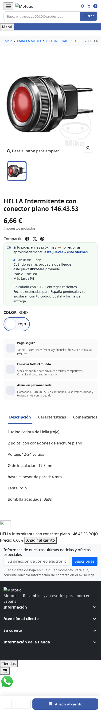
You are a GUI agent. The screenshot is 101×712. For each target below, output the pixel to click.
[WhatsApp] (7, 681)
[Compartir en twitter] (34, 238)
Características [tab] (52, 417)
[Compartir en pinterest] (42, 238)
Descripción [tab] (20, 417)
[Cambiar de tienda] (5, 671)
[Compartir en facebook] (27, 238)
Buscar (88, 16)
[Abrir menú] (8, 6)
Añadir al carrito (40, 540)
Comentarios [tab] (85, 417)
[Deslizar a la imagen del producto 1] (17, 171)
